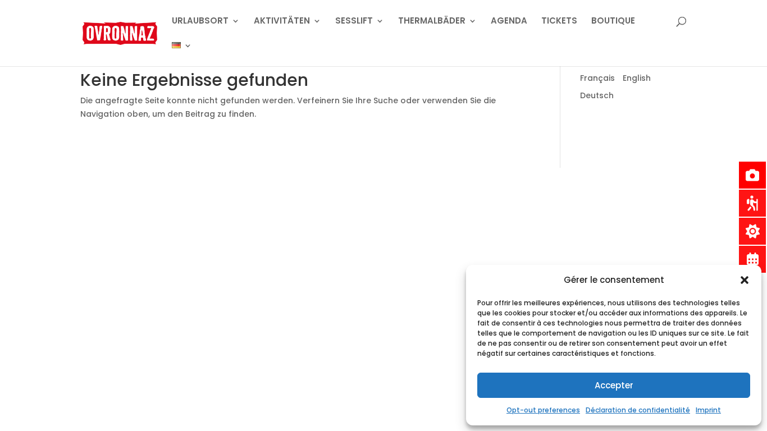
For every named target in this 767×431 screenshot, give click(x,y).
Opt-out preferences (543, 410)
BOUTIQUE (613, 21)
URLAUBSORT (200, 21)
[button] (744, 280)
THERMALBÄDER (431, 21)
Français (597, 78)
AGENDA (509, 21)
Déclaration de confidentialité (638, 410)
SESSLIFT (354, 21)
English (637, 78)
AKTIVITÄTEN (282, 21)
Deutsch (597, 95)
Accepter (614, 385)
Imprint (708, 410)
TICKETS (559, 21)
